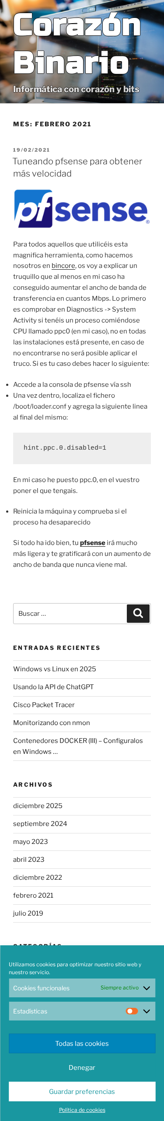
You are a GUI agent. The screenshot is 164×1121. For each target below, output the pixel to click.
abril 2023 (29, 860)
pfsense (92, 543)
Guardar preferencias (82, 1092)
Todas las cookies (82, 1044)
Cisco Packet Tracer (44, 705)
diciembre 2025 (38, 806)
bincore (63, 266)
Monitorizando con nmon (51, 723)
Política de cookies (82, 1110)
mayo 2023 (30, 842)
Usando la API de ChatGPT (53, 687)
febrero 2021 (33, 895)
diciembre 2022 (37, 878)
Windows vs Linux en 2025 (54, 669)
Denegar (82, 1068)
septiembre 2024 (40, 824)
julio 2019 (28, 913)
